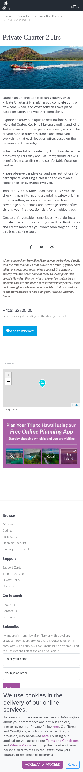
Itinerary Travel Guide (16, 549)
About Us (9, 604)
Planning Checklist (14, 543)
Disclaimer (9, 586)
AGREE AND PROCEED (42, 764)
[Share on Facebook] (30, 247)
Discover (7, 16)
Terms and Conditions (62, 740)
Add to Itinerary (22, 331)
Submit (11, 688)
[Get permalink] (52, 247)
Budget (7, 530)
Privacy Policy (11, 580)
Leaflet (75, 405)
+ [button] (8, 375)
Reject (72, 764)
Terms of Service (13, 573)
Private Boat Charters (50, 16)
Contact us (10, 611)
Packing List (10, 536)
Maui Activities (25, 16)
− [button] (8, 381)
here (55, 726)
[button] (75, 5)
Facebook (9, 617)
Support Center (13, 567)
